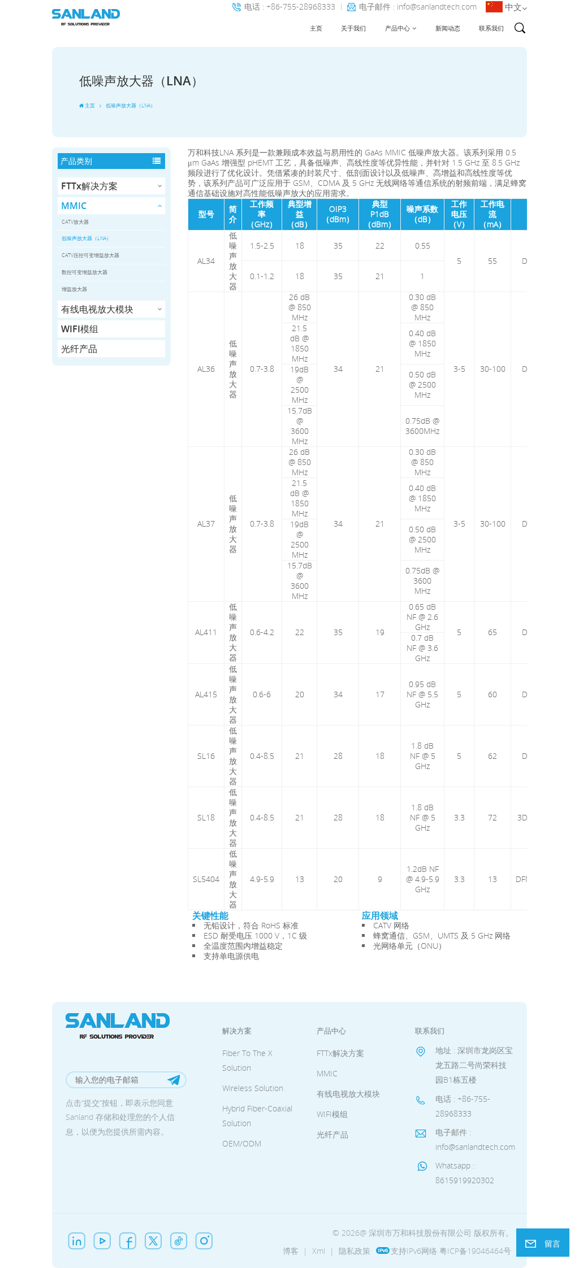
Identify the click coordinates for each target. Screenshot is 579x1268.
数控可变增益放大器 (84, 272)
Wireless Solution (252, 1088)
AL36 (206, 368)
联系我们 (491, 28)
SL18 (206, 817)
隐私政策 (354, 1250)
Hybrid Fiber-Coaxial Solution (257, 1115)
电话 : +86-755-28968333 (289, 7)
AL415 (206, 694)
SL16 (206, 755)
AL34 (206, 260)
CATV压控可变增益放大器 (90, 255)
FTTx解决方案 (89, 186)
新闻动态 (447, 28)
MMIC (74, 205)
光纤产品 (79, 348)
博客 (291, 1250)
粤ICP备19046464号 (475, 1250)
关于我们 (353, 28)
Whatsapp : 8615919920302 (464, 1173)
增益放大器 (74, 289)
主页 (316, 28)
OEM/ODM (241, 1143)
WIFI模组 (79, 329)
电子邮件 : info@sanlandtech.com (418, 7)
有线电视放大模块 (97, 309)
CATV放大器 (75, 221)
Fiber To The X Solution (247, 1060)
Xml (318, 1250)
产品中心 (397, 28)
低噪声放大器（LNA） (86, 238)
